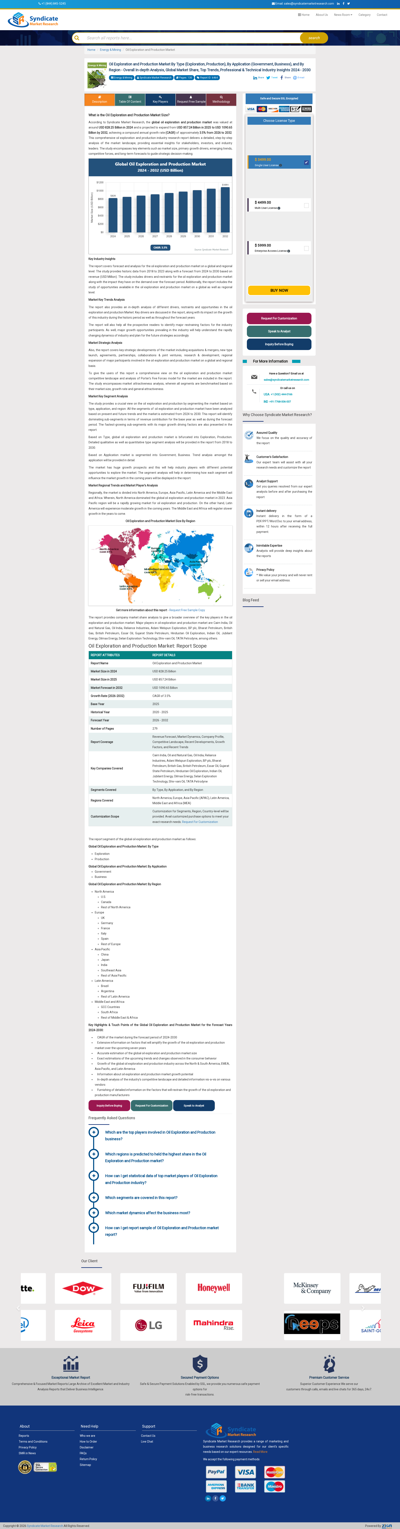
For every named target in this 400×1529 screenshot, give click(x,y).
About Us (322, 14)
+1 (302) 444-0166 (281, 394)
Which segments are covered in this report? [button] (141, 1197)
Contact (382, 14)
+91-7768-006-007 (280, 401)
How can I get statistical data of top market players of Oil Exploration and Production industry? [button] (161, 1179)
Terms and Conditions (33, 1441)
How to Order (88, 1441)
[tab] (167, 1136)
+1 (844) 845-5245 (53, 3)
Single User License (267, 162)
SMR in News (27, 1453)
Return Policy (88, 1459)
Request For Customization (200, 822)
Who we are (87, 1435)
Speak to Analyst (194, 1105)
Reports (24, 1435)
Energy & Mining (110, 49)
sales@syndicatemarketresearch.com (309, 3)
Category (365, 14)
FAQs (83, 1453)
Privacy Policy (28, 1447)
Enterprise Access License (271, 248)
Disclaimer (87, 1447)
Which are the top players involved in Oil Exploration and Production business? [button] (160, 1135)
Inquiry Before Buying (109, 1105)
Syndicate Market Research (45, 1526)
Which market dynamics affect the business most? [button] (147, 1213)
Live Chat (147, 1441)
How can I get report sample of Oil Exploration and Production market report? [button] (162, 1231)
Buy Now (279, 290)
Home (305, 14)
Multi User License (266, 205)
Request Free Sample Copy (187, 610)
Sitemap (85, 1465)
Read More (260, 1451)
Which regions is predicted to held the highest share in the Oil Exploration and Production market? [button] (155, 1157)
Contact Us (148, 1435)
